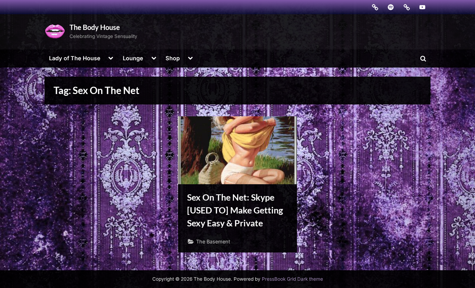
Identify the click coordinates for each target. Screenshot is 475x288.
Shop (173, 58)
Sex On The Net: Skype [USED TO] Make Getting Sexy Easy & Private (235, 210)
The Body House (95, 27)
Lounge (133, 58)
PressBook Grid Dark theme (292, 279)
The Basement (213, 241)
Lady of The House (74, 58)
